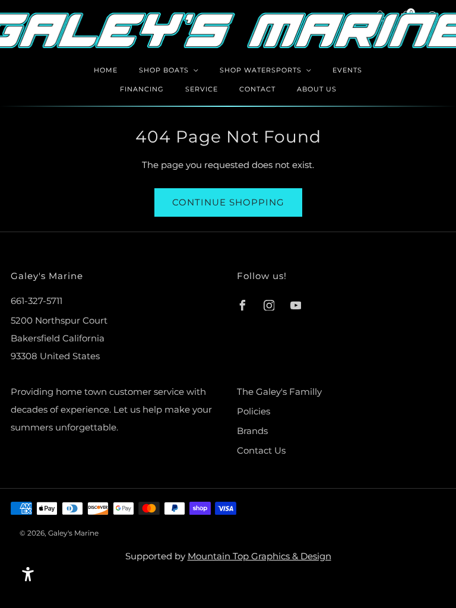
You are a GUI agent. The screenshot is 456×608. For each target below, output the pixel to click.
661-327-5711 (36, 300)
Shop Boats (164, 70)
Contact (257, 89)
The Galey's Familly (279, 391)
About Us (317, 89)
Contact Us (261, 450)
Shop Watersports (261, 70)
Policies (253, 411)
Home (106, 70)
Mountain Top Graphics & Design (259, 556)
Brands (252, 430)
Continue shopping (228, 202)
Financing (142, 89)
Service (201, 89)
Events (347, 70)
